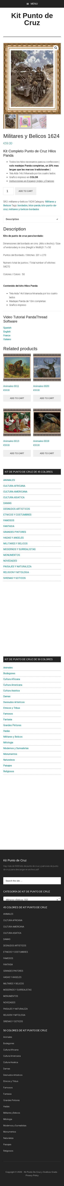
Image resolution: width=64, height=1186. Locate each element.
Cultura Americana (12, 684)
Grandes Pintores (12, 725)
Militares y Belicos (12, 736)
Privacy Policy (32, 1175)
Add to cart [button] (17, 398)
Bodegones (9, 673)
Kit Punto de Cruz (32, 19)
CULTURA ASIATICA (13, 497)
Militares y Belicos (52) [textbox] (31, 900)
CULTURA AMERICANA (15, 491)
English (7, 331)
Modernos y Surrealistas (16, 748)
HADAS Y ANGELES (13, 537)
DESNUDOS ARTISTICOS (16, 509)
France (6, 335)
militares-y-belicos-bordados (24, 209)
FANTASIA (8, 526)
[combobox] (32, 899)
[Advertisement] (32, 619)
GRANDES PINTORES (14, 532)
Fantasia (7, 719)
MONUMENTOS (11, 555)
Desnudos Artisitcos (14, 702)
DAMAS (7, 503)
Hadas (6, 731)
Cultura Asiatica (11, 690)
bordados (23, 205)
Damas (6, 696)
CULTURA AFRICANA (14, 485)
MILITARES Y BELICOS (15, 543)
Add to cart (26, 191)
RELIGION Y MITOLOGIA (16, 572)
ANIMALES (9, 480)
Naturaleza (9, 759)
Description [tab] (12, 219)
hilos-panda (34, 205)
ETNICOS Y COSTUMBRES (17, 514)
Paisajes (7, 765)
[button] (55, 48)
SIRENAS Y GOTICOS (14, 578)
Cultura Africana (11, 679)
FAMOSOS (8, 520)
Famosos (8, 713)
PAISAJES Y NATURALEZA (17, 566)
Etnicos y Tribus (11, 708)
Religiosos (8, 771)
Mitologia (8, 742)
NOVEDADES (10, 560)
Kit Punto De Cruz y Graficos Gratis (40, 1172)
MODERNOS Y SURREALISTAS (19, 549)
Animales (8, 667)
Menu (34, 4)
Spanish (7, 327)
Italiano (7, 339)
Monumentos (10, 754)
